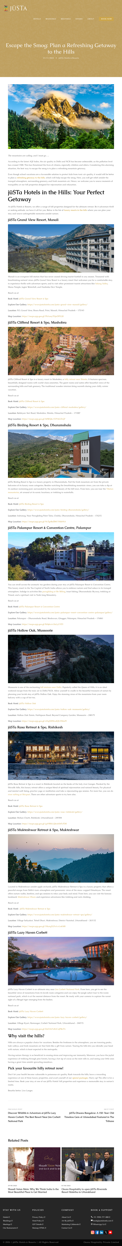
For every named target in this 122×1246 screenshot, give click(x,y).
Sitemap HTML (38, 1228)
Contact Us (66, 1228)
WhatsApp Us (98, 1224)
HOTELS (37, 19)
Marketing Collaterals (70, 1224)
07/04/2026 (66, 1186)
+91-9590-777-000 (100, 1217)
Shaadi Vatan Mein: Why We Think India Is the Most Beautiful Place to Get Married (33, 1191)
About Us (65, 1217)
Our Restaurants (9, 1228)
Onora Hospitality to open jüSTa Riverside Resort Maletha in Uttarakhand (84, 1191)
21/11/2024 (48, 58)
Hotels (5, 1217)
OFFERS (79, 19)
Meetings (6, 1224)
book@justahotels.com (102, 1221)
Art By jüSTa (67, 1221)
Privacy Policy (37, 1217)
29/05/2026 (12, 1186)
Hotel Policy (37, 1221)
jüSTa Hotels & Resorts (69, 58)
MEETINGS (66, 19)
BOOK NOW (106, 19)
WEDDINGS (51, 19)
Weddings (7, 1221)
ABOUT (90, 19)
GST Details (37, 1224)
